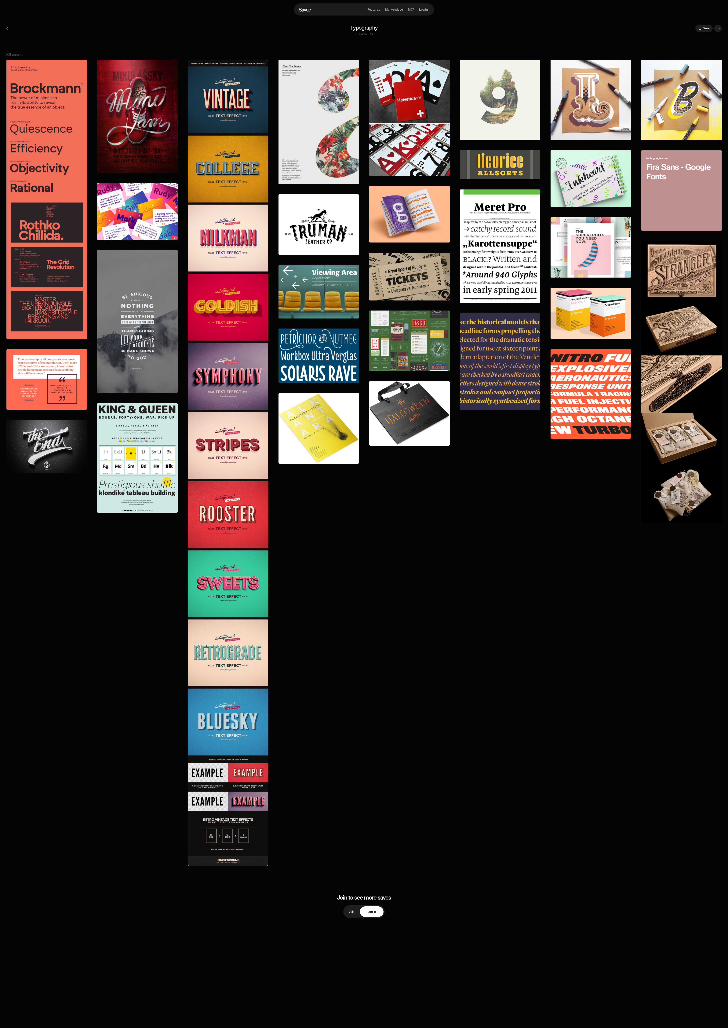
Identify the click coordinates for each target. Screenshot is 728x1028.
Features (374, 9)
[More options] (718, 28)
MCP (411, 9)
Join (352, 912)
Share (706, 28)
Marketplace (394, 9)
